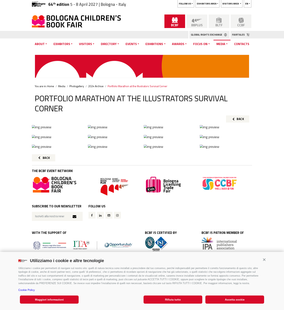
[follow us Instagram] (117, 215)
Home (50, 86)
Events (131, 44)
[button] (264, 259)
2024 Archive (96, 86)
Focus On (200, 44)
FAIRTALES (238, 35)
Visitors (85, 44)
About (40, 44)
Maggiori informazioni (49, 299)
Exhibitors (62, 44)
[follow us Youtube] (108, 215)
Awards (178, 44)
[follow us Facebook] (91, 215)
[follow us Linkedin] (100, 215)
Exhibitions (154, 44)
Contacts (241, 44)
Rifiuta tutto (173, 299)
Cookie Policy (26, 289)
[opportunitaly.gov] (83, 245)
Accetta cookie (235, 299)
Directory (109, 44)
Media (220, 44)
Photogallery (76, 86)
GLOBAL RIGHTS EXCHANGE (207, 35)
